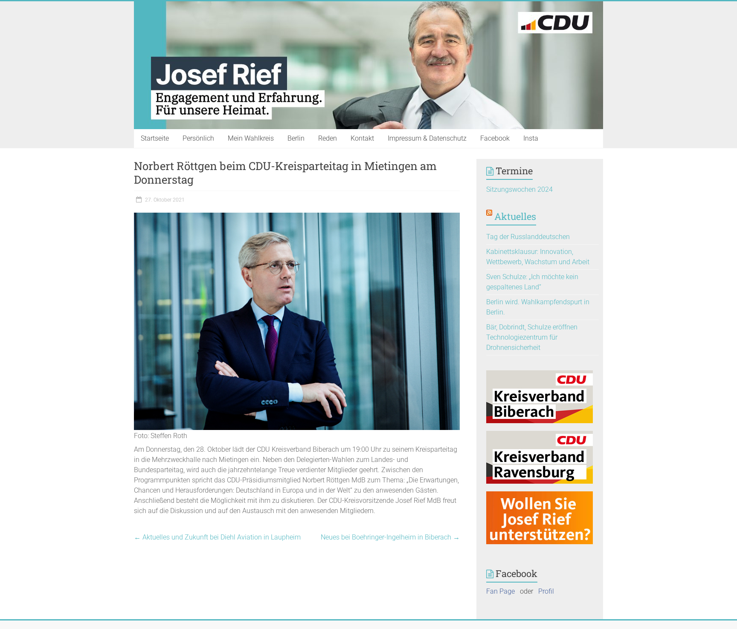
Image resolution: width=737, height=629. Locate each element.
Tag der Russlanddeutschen (528, 237)
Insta (530, 138)
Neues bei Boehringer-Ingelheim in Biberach (390, 537)
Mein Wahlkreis (251, 138)
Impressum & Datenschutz (427, 138)
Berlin (296, 138)
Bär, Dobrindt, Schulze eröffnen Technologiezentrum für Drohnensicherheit (531, 337)
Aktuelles (515, 216)
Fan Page (500, 591)
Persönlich (198, 138)
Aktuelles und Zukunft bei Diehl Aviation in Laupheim (217, 537)
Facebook (495, 138)
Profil (546, 591)
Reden (327, 138)
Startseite (155, 138)
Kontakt (362, 138)
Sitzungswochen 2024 (519, 189)
